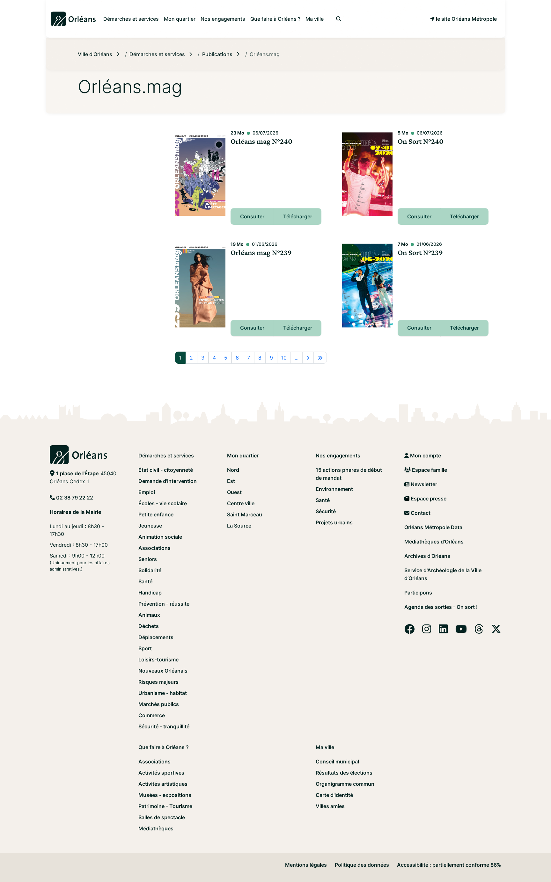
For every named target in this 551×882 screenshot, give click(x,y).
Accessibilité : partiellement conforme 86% (449, 865)
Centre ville (240, 503)
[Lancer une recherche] (338, 19)
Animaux (149, 615)
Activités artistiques (162, 784)
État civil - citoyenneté (165, 470)
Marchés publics (158, 704)
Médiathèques (155, 828)
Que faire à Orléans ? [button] (275, 19)
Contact (419, 513)
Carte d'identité (334, 795)
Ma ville (325, 747)
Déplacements (155, 637)
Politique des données (362, 865)
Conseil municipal (337, 761)
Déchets (148, 626)
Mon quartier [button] (179, 19)
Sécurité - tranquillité (163, 726)
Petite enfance (155, 514)
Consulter (252, 216)
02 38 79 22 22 (74, 497)
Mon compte (425, 455)
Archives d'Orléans (427, 556)
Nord (233, 470)
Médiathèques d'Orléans (434, 541)
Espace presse (427, 498)
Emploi (146, 492)
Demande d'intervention (167, 481)
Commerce (151, 715)
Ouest (234, 492)
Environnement (334, 489)
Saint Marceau (244, 514)
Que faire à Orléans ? (163, 747)
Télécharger (297, 216)
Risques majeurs (158, 682)
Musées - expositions (164, 795)
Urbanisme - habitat (162, 693)
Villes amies (330, 806)
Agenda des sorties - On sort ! (441, 607)
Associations (154, 548)
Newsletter (423, 484)
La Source (239, 525)
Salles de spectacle (161, 817)
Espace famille (429, 470)
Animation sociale (160, 537)
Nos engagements (338, 455)
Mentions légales (306, 865)
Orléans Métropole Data (433, 527)
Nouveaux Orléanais (162, 670)
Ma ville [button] (314, 19)
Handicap (150, 592)
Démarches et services (166, 455)
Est (231, 481)
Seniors (147, 559)
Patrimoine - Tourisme (165, 806)
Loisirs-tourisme (158, 659)
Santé (145, 581)
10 (284, 357)
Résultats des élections (344, 772)
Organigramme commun (345, 784)
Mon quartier (243, 455)
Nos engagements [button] (223, 19)
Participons (418, 592)
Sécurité (326, 511)
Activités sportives (161, 772)
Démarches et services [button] (131, 19)
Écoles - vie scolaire (162, 503)
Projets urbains (334, 522)
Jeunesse (150, 525)
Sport (145, 648)
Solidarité (149, 570)
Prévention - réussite (163, 604)
